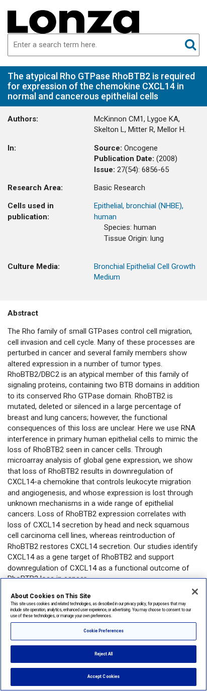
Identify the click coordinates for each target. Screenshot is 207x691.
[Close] (195, 592)
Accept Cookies (103, 676)
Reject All (103, 653)
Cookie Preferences (103, 630)
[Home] (73, 21)
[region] (103, 634)
